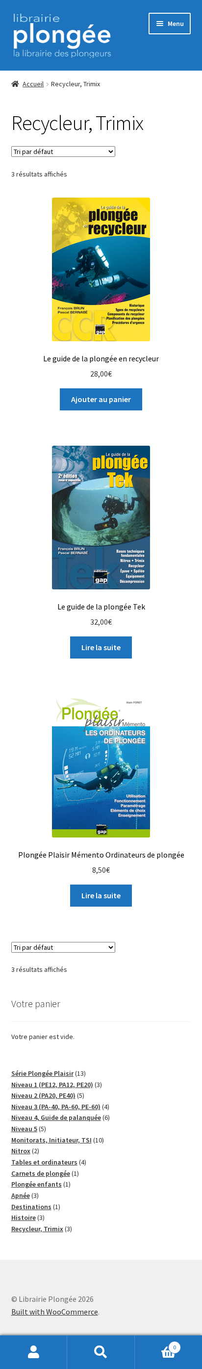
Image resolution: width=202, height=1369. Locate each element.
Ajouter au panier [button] (101, 399)
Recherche (100, 1352)
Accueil (33, 83)
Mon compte (33, 1352)
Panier (156, 1344)
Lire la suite (101, 647)
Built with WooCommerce (54, 1312)
